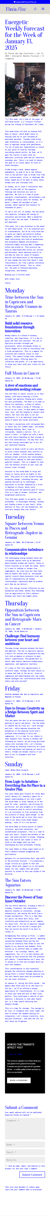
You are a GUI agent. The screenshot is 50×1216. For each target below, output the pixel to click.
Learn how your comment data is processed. (23, 1190)
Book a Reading (19, 1080)
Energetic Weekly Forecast (25, 56)
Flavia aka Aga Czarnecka (20, 53)
